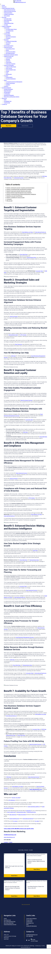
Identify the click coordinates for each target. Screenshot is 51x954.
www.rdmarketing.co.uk (36, 789)
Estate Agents (9, 77)
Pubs (7, 72)
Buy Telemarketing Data (9, 921)
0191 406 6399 (17, 0)
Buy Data (4, 17)
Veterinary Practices (10, 63)
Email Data (6, 21)
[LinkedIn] (27, 940)
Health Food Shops (10, 83)
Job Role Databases (6, 87)
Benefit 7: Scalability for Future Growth (16, 197)
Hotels (7, 71)
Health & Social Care (8, 56)
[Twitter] (29, 940)
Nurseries (8, 42)
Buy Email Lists (7, 920)
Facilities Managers (8, 89)
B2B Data (44, 176)
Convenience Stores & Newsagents (14, 81)
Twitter (10, 842)
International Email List (40, 232)
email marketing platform (34, 806)
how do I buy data (16, 797)
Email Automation (8, 12)
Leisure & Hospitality (9, 65)
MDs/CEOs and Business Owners (11, 96)
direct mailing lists (11, 812)
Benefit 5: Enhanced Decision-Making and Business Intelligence (21, 194)
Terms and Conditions (31, 918)
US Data (6, 24)
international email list (28, 818)
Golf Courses (9, 68)
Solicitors (6, 86)
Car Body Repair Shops (11, 29)
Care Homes (9, 57)
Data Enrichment (14, 316)
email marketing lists (14, 818)
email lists (28, 810)
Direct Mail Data (8, 20)
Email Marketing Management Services (25, 637)
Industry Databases (6, 26)
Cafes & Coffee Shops (11, 66)
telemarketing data (21, 812)
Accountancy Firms (10, 48)
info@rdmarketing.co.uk (20, 2)
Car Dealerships (9, 30)
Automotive (6, 27)
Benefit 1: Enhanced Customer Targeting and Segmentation (20, 187)
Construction (7, 33)
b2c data (15, 821)
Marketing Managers (9, 95)
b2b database (12, 800)
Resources (4, 98)
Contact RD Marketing (31, 926)
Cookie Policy (29, 921)
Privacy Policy (29, 920)
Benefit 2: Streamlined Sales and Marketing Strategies (19, 189)
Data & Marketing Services (8, 8)
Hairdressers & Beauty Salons (11, 54)
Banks (7, 50)
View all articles (25, 904)
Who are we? (10, 200)
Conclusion (9, 199)
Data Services (25, 125)
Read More (14, 875)
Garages (8, 32)
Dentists (8, 59)
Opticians (8, 60)
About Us (4, 6)
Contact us (4, 104)
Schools (8, 44)
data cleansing (12, 814)
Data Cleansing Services (9, 9)
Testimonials (7, 102)
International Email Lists (40, 673)
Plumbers (8, 38)
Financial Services (8, 47)
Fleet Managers (7, 90)
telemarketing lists (31, 812)
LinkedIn (6, 842)
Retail (5, 80)
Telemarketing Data (8, 23)
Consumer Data (7, 18)
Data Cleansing (18, 344)
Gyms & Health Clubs (11, 69)
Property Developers (11, 78)
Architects (8, 35)
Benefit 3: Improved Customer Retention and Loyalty (19, 191)
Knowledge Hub (7, 101)
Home (3, 5)
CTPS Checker (23, 335)
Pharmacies (8, 62)
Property (6, 75)
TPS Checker (7, 15)
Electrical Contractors (11, 36)
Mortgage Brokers (10, 53)
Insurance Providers (10, 51)
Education (6, 39)
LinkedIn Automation (9, 14)
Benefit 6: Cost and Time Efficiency (14, 196)
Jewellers (8, 84)
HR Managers (7, 92)
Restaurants (9, 74)
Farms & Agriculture (8, 45)
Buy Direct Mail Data (8, 923)
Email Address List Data (27, 232)
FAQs (5, 99)
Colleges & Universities (11, 41)
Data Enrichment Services (10, 11)
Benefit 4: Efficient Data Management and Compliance (19, 192)
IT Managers (7, 93)
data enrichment (22, 814)
